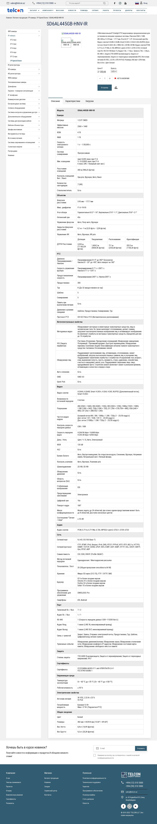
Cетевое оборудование (16, 108)
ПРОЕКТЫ (117, 10)
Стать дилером (88, 799)
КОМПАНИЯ (47, 10)
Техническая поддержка (92, 782)
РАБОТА (106, 10)
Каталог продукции (51, 778)
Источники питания (15, 138)
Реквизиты (10, 803)
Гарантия (86, 787)
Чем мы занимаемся (13, 782)
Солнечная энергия (15, 147)
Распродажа (12, 151)
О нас (8, 778)
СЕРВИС (95, 10)
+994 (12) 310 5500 (44, 3)
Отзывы (9, 791)
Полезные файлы (89, 795)
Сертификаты (11, 799)
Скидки (47, 787)
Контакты (47, 795)
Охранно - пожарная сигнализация (20, 91)
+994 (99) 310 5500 (134, 786)
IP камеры (11, 36)
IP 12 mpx (13, 57)
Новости (86, 803)
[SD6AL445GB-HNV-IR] (71, 33)
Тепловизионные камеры (17, 82)
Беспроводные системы (17, 104)
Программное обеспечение (93, 791)
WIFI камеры (12, 31)
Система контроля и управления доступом (23, 112)
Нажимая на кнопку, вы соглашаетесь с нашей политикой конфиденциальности (118, 756)
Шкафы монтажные (15, 130)
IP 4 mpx (13, 48)
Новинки (11, 155)
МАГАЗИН (60, 10)
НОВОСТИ (72, 10)
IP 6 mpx (13, 52)
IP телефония (13, 95)
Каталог (33, 10)
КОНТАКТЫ (141, 10)
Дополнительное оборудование (20, 117)
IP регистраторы (14, 65)
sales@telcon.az (17, 3)
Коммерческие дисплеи (16, 99)
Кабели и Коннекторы (16, 125)
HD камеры (12, 69)
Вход (145, 3)
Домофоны (12, 87)
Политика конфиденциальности (94, 778)
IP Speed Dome (16, 61)
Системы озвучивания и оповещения (21, 142)
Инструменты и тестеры (16, 134)
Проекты (9, 787)
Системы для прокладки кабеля (19, 121)
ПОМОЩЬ (84, 10)
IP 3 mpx (13, 44)
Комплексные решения (14, 795)
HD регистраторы (14, 74)
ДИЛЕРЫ (128, 10)
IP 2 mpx (13, 40)
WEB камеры (12, 78)
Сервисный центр (50, 791)
